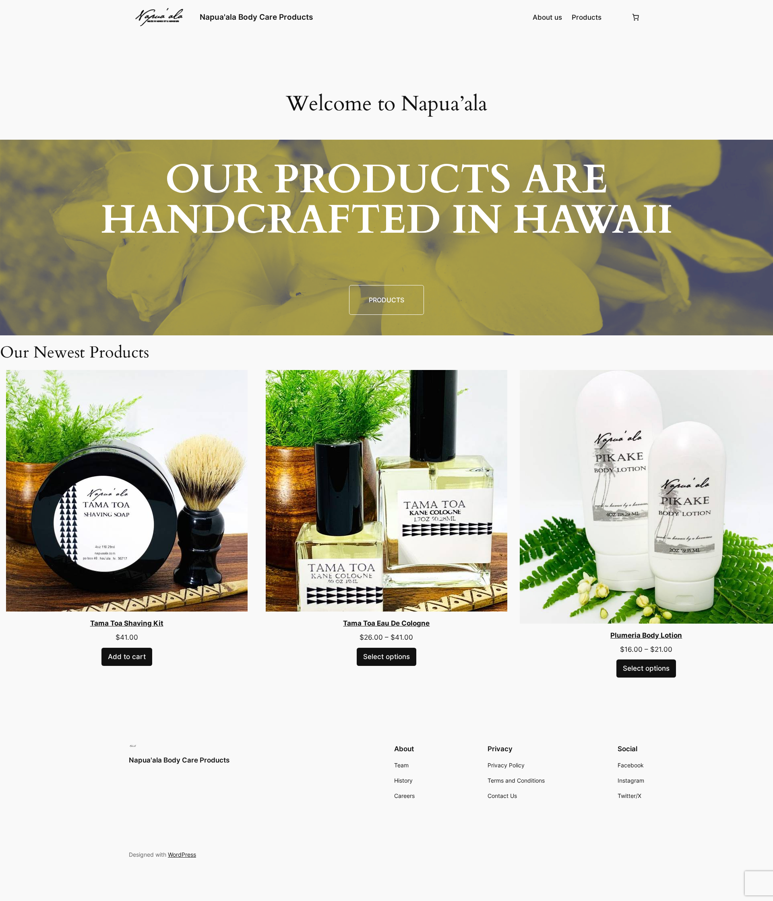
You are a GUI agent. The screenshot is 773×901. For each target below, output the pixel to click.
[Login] (616, 17)
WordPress (182, 854)
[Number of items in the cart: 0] (635, 17)
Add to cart (127, 657)
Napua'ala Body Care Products (256, 17)
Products (386, 300)
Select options (386, 657)
